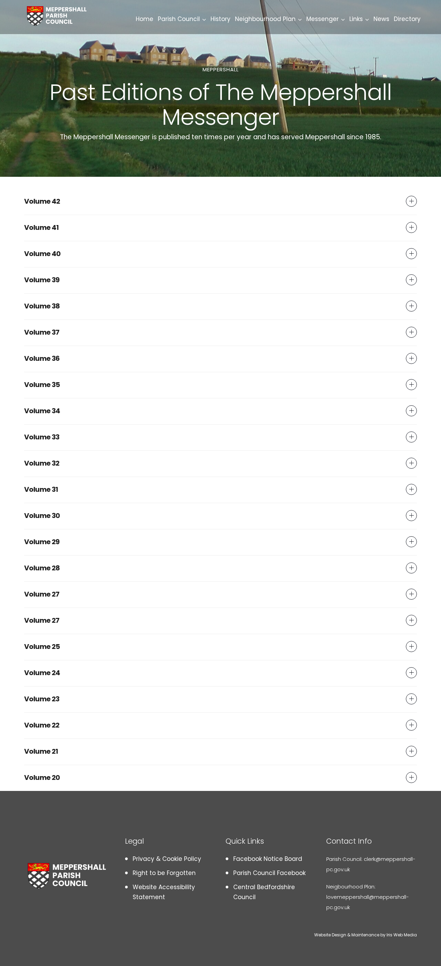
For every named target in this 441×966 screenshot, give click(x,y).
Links (356, 19)
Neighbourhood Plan (265, 19)
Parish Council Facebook (269, 873)
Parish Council (179, 19)
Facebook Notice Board (267, 859)
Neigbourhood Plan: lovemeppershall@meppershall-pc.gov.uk (367, 897)
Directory (407, 19)
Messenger (322, 19)
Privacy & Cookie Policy (167, 859)
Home (144, 19)
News (381, 19)
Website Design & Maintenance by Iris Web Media (365, 935)
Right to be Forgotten (164, 873)
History (220, 19)
